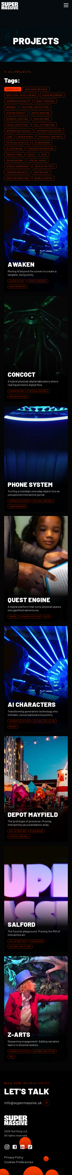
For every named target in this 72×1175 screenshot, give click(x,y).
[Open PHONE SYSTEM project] (36, 459)
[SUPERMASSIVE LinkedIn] (22, 1147)
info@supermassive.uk (23, 1103)
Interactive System (49, 130)
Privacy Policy (13, 1157)
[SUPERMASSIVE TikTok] (30, 1147)
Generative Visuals (18, 130)
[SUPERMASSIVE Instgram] (7, 1147)
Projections (14, 154)
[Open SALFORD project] (36, 899)
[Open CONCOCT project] (36, 349)
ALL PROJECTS (19, 71)
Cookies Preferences (18, 1162)
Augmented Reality (18, 101)
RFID (44, 154)
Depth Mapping (40, 113)
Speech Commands (17, 166)
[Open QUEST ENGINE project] (36, 569)
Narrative (12, 89)
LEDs (9, 136)
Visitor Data (41, 172)
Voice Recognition (17, 178)
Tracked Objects (17, 172)
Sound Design (14, 160)
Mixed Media (25, 136)
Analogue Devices (36, 89)
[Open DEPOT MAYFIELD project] (36, 789)
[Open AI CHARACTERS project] (36, 679)
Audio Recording (52, 95)
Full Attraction (44, 125)
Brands (11, 107)
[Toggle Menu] (66, 5)
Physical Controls (51, 136)
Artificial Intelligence (21, 95)
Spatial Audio (37, 160)
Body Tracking (46, 101)
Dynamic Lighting (17, 119)
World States (43, 178)
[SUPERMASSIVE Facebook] (14, 1147)
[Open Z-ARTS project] (36, 1009)
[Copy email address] (46, 1103)
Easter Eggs (41, 119)
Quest (32, 154)
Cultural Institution (35, 107)
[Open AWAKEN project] (36, 239)
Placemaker (42, 142)
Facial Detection (17, 125)
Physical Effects (17, 142)
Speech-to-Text (44, 166)
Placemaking (14, 148)
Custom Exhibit (16, 113)
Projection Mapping (41, 148)
